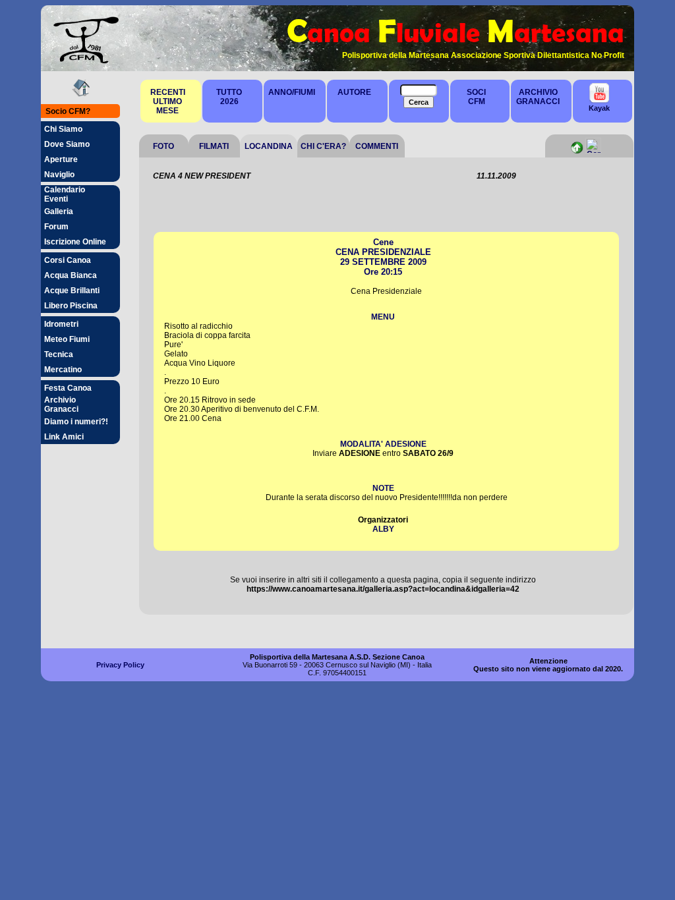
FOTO (163, 146)
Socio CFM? (67, 111)
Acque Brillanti (72, 290)
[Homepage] (81, 94)
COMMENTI (376, 146)
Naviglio (59, 174)
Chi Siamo (63, 129)
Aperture (61, 159)
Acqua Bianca (70, 275)
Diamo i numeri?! (76, 421)
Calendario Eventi (64, 194)
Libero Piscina (71, 305)
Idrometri (61, 324)
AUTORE (354, 92)
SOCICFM (476, 97)
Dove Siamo (67, 144)
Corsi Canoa (67, 260)
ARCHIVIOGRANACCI (538, 97)
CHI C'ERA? (323, 146)
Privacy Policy (120, 665)
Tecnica (58, 354)
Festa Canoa (68, 388)
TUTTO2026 (229, 97)
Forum (56, 226)
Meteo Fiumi (67, 339)
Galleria (58, 211)
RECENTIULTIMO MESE (167, 101)
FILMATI (214, 146)
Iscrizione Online (75, 241)
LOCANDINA (269, 146)
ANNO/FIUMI (291, 92)
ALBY (383, 529)
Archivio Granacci (61, 404)
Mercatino (63, 369)
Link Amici (64, 436)
